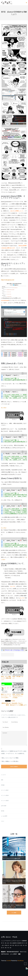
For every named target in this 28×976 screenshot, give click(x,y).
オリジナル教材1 (5, 790)
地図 (19, 954)
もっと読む (14, 912)
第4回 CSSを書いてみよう (18, 677)
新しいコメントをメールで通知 (10, 758)
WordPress (20, 960)
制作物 (2, 811)
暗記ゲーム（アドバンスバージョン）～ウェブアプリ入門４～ (6, 696)
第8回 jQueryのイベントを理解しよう (16, 705)
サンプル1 (3, 407)
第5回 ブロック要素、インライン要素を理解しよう (6, 678)
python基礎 (3, 805)
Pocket (13, 701)
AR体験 (2, 785)
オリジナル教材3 (5, 800)
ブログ (2, 821)
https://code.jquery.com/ (7, 280)
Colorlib (8, 960)
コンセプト (3, 774)
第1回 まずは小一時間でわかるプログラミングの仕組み (18, 696)
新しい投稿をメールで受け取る (10, 761)
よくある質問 (4, 816)
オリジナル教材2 (5, 795)
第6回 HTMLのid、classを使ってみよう (12, 703)
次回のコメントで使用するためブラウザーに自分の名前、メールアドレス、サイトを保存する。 (13, 752)
